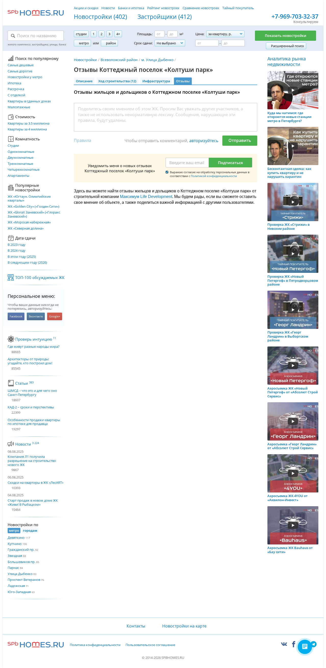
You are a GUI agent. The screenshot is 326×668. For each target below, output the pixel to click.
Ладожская (16, 585)
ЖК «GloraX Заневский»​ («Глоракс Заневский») (34, 214)
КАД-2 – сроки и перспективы (31, 407)
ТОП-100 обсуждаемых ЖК (39, 277)
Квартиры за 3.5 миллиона (28, 124)
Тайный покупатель (238, 8)
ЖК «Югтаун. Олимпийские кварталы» (29, 199)
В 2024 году (16, 251)
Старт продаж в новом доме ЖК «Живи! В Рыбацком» (33, 502)
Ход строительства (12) (117, 81)
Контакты (136, 626)
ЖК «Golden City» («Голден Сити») (33, 207)
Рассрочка (16, 89)
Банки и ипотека (131, 8)
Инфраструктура (156, 81)
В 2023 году (16, 245)
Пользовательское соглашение (150, 645)
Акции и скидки (86, 8)
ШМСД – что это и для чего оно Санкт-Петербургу (32, 393)
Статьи (24, 383)
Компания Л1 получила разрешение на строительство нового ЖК (32, 460)
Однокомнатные (21, 152)
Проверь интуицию (35, 339)
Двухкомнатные (20, 158)
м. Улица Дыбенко (157, 59)
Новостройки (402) (100, 16)
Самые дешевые (21, 65)
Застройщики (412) (165, 16)
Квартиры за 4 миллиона (27, 129)
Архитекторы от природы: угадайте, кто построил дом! (30, 361)
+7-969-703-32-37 (294, 16)
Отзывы (183, 81)
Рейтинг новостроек (163, 8)
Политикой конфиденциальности (214, 176)
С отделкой (16, 95)
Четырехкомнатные (23, 170)
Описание (84, 81)
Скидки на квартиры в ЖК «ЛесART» (35, 482)
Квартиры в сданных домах (29, 101)
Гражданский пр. (21, 549)
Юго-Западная (19, 592)
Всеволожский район (119, 59)
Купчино (15, 543)
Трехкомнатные (20, 164)
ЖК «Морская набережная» (29, 222)
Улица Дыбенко (20, 573)
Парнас (13, 567)
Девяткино (16, 537)
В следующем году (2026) (27, 263)
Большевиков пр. (21, 561)
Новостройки (85, 59)
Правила (82, 140)
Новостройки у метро (25, 77)
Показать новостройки (285, 35)
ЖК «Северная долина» (26, 228)
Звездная (15, 555)
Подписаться (230, 162)
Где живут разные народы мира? (34, 347)
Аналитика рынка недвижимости (286, 61)
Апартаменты (18, 176)
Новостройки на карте (184, 626)
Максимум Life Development (146, 196)
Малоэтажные (19, 107)
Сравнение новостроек (201, 8)
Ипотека (14, 83)
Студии (13, 146)
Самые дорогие (20, 71)
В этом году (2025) (22, 257)
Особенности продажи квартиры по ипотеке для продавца (34, 422)
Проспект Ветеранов (24, 579)
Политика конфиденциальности (95, 645)
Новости (108, 8)
